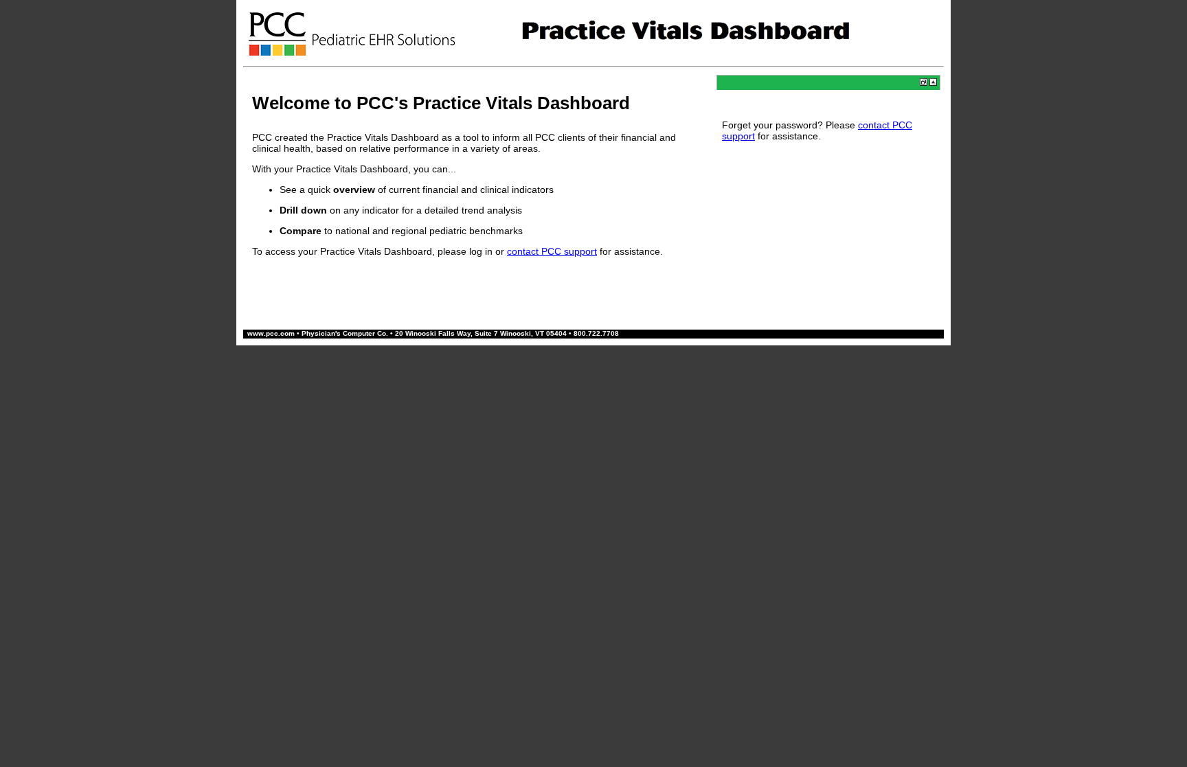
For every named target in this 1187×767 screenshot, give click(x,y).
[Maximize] (933, 83)
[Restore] (923, 83)
